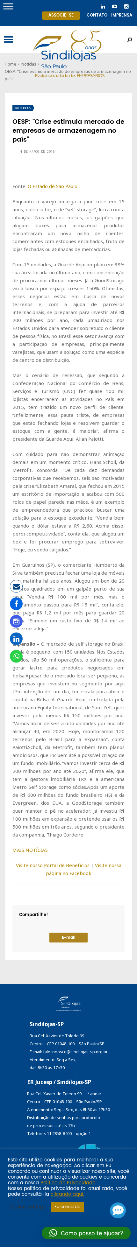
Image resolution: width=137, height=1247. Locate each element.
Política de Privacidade (67, 1183)
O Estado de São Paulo (52, 186)
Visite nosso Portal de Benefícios (53, 865)
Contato (97, 15)
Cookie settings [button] (28, 1207)
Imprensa (121, 15)
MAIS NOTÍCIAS (30, 850)
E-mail (69, 938)
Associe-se (61, 15)
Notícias (23, 108)
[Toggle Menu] (8, 6)
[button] (86, 1233)
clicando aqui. (67, 1194)
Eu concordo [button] (67, 1207)
